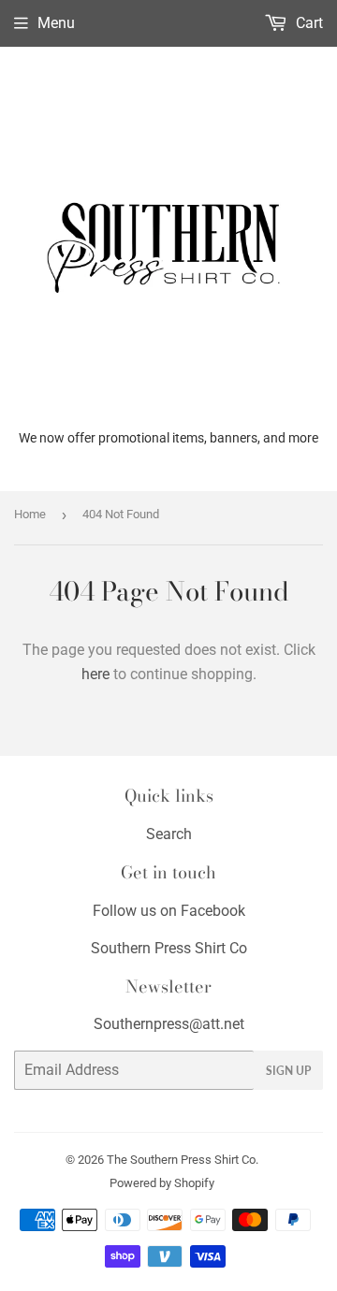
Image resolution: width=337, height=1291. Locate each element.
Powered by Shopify (162, 1183)
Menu (56, 23)
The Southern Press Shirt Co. (182, 1160)
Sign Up (288, 1071)
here (95, 674)
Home (30, 514)
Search (169, 834)
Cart (307, 23)
